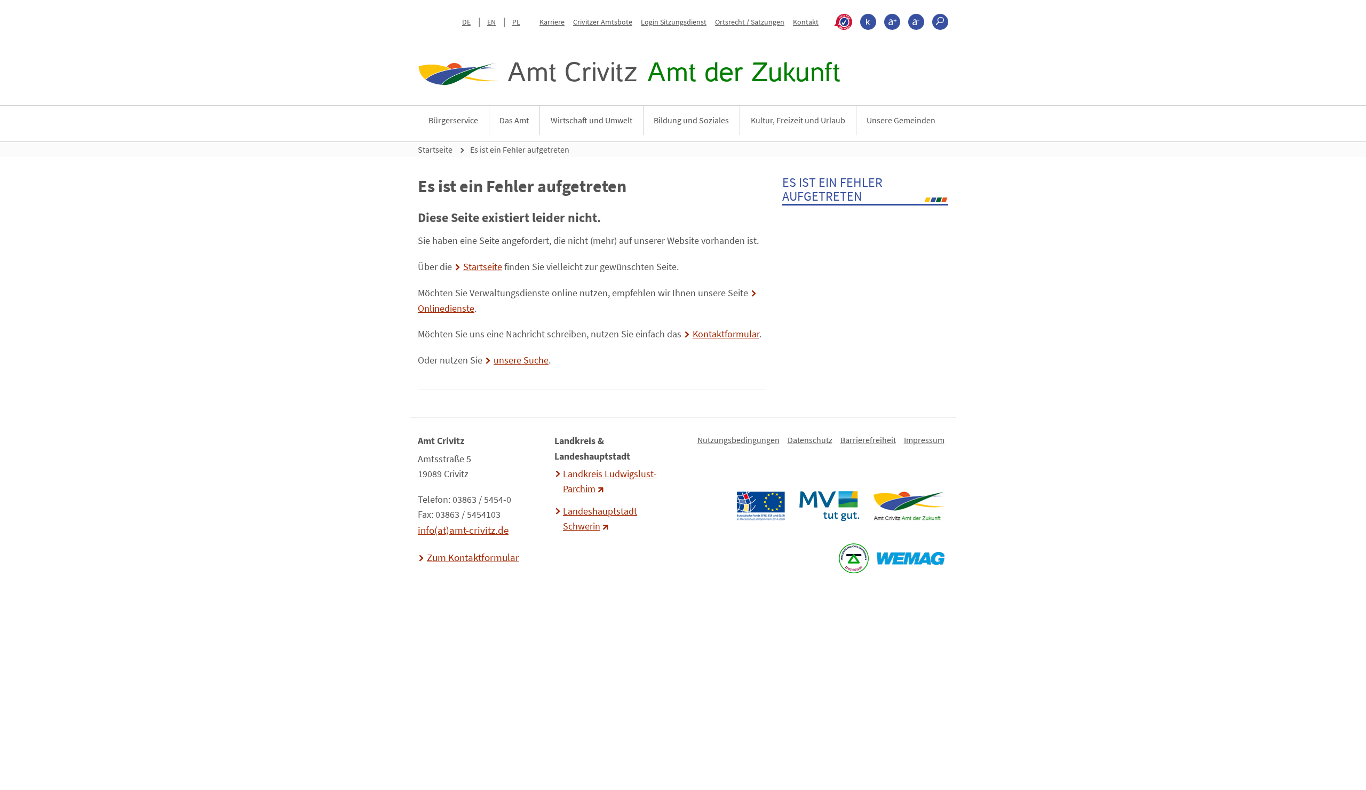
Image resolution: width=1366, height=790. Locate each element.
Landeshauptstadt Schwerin (600, 518)
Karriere (552, 22)
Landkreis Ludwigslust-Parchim (610, 481)
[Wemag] (910, 558)
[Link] (908, 506)
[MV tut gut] (829, 506)
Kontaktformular (726, 334)
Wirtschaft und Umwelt (591, 120)
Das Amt (514, 120)
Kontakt (806, 22)
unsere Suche (521, 360)
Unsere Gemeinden (901, 120)
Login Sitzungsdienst (673, 22)
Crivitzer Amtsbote (602, 22)
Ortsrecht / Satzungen (749, 22)
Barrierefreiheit (868, 439)
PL (516, 22)
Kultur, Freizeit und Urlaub (798, 120)
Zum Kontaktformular (473, 557)
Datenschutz (810, 439)
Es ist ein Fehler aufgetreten (519, 149)
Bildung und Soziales (691, 120)
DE (466, 22)
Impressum (924, 439)
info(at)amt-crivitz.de (463, 530)
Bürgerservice (453, 120)
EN (491, 22)
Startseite (435, 149)
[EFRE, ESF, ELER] (760, 506)
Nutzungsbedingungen (738, 439)
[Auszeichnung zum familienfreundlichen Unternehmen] (853, 558)
